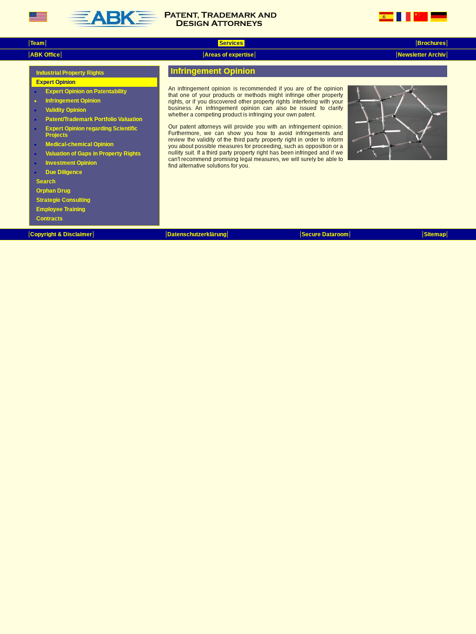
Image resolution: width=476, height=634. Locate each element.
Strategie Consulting (63, 200)
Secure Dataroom (325, 234)
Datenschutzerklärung (196, 234)
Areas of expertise (229, 55)
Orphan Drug (53, 191)
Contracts (49, 218)
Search (45, 181)
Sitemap (435, 234)
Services (231, 43)
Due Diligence (64, 172)
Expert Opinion (55, 82)
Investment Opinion (71, 163)
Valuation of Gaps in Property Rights (93, 153)
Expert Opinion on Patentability (86, 91)
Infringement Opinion (73, 100)
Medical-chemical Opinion (79, 144)
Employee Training (60, 209)
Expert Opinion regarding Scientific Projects (92, 131)
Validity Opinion (66, 110)
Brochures (431, 43)
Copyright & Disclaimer (61, 234)
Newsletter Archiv (422, 55)
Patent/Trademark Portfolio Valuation (94, 119)
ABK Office (45, 55)
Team (37, 43)
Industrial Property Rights (70, 73)
